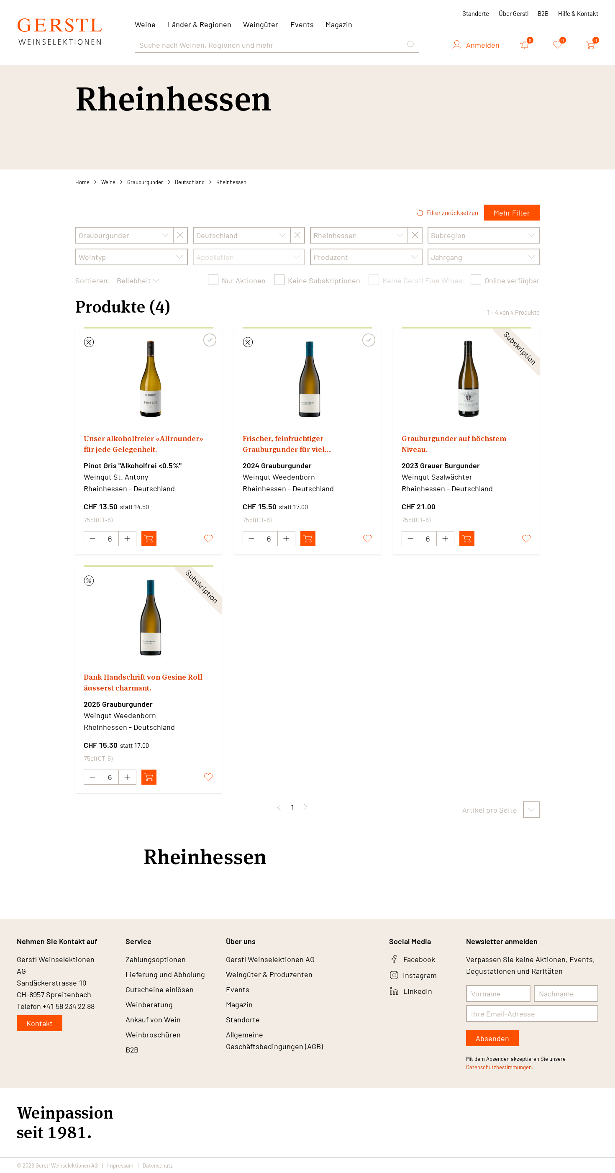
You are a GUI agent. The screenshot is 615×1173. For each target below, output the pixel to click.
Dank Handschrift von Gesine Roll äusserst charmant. (143, 682)
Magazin (338, 24)
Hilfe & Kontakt (578, 13)
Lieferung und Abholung (165, 974)
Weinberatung (149, 1004)
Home (82, 182)
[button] (411, 45)
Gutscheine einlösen (160, 989)
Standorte (475, 13)
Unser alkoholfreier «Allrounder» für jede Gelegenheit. (143, 444)
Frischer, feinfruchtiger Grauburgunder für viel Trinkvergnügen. (284, 444)
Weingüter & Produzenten (269, 974)
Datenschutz (158, 1165)
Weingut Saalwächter (437, 476)
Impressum (120, 1165)
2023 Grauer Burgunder (441, 465)
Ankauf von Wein (153, 1019)
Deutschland (190, 182)
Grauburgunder (145, 182)
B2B (543, 13)
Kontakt (39, 1023)
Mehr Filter (512, 212)
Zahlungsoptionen (156, 959)
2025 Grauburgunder (118, 703)
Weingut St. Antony (116, 476)
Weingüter (260, 24)
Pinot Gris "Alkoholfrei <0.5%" (133, 465)
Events (302, 24)
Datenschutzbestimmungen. (499, 1067)
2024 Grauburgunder (277, 465)
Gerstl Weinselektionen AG (270, 959)
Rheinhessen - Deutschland (129, 488)
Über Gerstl (513, 13)
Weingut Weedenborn (279, 476)
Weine (108, 182)
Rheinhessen (231, 182)
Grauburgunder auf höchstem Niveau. (454, 444)
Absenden (492, 1038)
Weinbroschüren (153, 1034)
